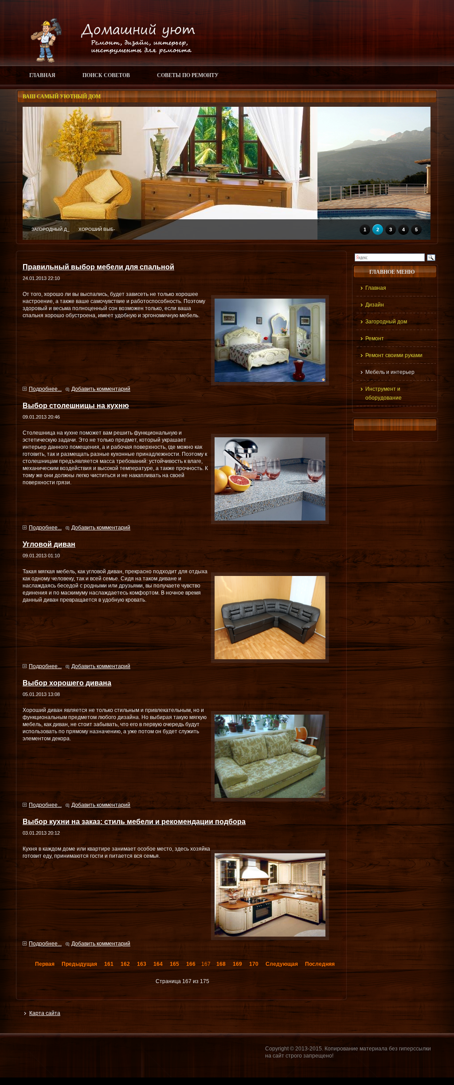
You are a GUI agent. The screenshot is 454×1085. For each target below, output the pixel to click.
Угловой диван (49, 544)
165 (174, 964)
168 (221, 964)
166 (191, 964)
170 (253, 964)
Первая (45, 964)
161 (109, 964)
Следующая (282, 964)
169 (237, 964)
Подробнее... (45, 389)
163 (141, 964)
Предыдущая (79, 964)
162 (125, 964)
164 (158, 964)
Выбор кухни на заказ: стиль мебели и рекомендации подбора (134, 821)
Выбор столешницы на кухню (76, 405)
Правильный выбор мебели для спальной (98, 267)
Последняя (320, 964)
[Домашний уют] (109, 61)
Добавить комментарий (100, 389)
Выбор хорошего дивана (67, 683)
